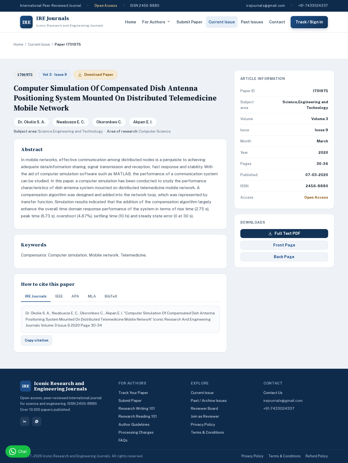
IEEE (59, 296)
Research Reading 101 (138, 416)
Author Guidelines (134, 424)
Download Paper (98, 75)
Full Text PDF (287, 233)
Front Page (284, 245)
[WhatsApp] (36, 421)
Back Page (284, 257)
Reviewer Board (204, 408)
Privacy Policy (203, 424)
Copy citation (36, 340)
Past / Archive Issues (209, 400)
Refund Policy (317, 456)
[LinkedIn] (24, 421)
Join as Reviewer (205, 416)
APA (75, 296)
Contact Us (272, 392)
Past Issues (252, 22)
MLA (92, 296)
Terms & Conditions (207, 432)
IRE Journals (35, 296)
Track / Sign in (309, 22)
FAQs (123, 440)
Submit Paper (189, 22)
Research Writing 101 (137, 408)
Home (130, 22)
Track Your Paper (133, 392)
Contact (277, 22)
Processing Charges (136, 432)
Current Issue (222, 22)
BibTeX (111, 296)
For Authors (153, 22)
